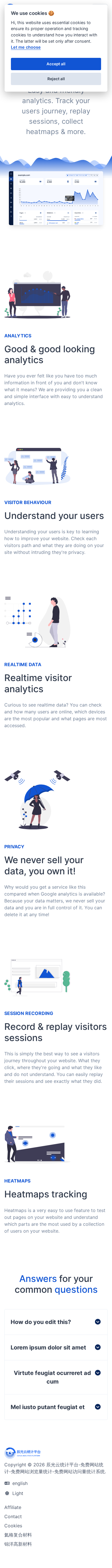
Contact (13, 1516)
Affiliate (12, 1507)
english (19, 1483)
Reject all (56, 78)
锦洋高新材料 (18, 1544)
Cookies (13, 1525)
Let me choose (26, 47)
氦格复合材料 (18, 1535)
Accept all (56, 64)
